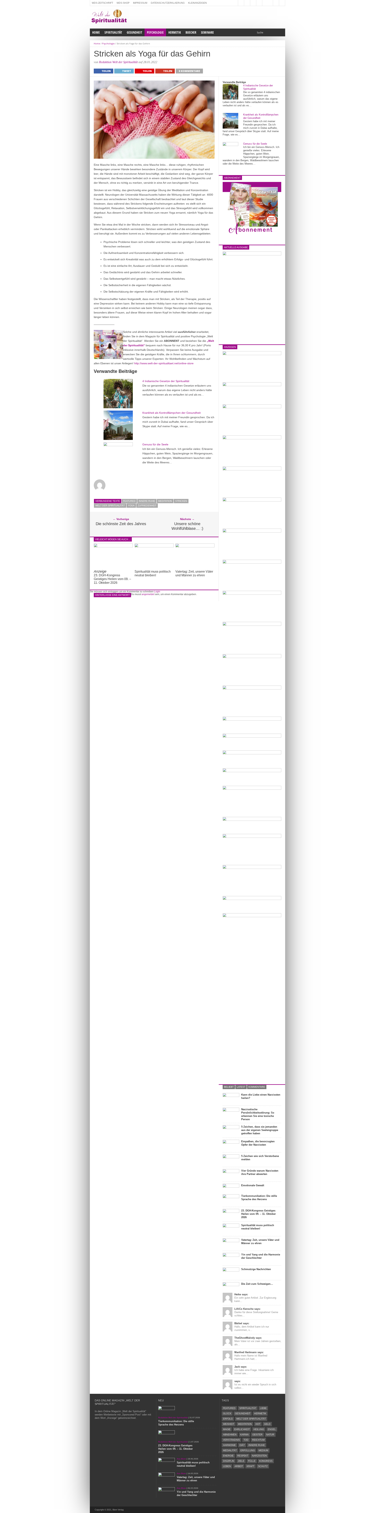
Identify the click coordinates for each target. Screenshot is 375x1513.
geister (257, 1434)
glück (227, 1413)
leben (227, 1466)
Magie (226, 1429)
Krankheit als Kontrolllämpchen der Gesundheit (171, 412)
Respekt (242, 1455)
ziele (241, 1461)
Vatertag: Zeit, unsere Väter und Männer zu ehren (260, 1241)
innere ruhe (147, 501)
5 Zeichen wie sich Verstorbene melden (260, 1158)
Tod (246, 1440)
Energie (228, 1455)
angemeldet (148, 594)
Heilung (259, 1429)
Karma (244, 1434)
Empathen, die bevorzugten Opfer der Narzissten (258, 1143)
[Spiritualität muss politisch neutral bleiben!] (154, 546)
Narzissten (259, 1455)
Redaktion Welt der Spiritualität (118, 62)
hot (257, 1424)
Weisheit (228, 1424)
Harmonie (229, 1445)
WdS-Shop (123, 3)
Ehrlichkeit (242, 1429)
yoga (131, 505)
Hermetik (174, 32)
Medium (263, 1450)
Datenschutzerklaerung (168, 3)
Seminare (207, 32)
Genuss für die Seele (155, 444)
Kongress (265, 1461)
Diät (242, 1445)
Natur (270, 1434)
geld (267, 1424)
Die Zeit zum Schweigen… (257, 1283)
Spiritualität (113, 32)
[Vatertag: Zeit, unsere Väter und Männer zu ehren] (194, 546)
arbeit (239, 1466)
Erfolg (228, 1418)
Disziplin (228, 1461)
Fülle (251, 1461)
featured (129, 501)
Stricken (181, 501)
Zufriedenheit (147, 505)
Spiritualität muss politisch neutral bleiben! (257, 1227)
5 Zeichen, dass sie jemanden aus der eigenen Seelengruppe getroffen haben (259, 1130)
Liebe (263, 1408)
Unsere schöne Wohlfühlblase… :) (187, 526)
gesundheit (242, 1413)
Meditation (165, 501)
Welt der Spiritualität (110, 505)
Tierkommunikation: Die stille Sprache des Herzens (259, 1197)
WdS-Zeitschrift (102, 3)
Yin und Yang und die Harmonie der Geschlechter (260, 1256)
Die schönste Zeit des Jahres (121, 524)
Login (157, 591)
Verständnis (231, 1440)
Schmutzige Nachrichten (256, 1269)
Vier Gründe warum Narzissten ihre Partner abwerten (259, 1172)
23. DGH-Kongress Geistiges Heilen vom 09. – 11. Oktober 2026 (112, 577)
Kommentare (256, 1087)
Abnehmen (230, 1434)
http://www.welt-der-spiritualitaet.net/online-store (164, 363)
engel (272, 1429)
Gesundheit (134, 32)
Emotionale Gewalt (252, 1185)
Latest (241, 1087)
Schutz (263, 1466)
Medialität (230, 1450)
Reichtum (258, 1440)
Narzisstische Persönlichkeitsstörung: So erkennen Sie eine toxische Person (257, 1114)
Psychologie (155, 32)
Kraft (250, 1466)
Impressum (140, 3)
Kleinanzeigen (197, 3)
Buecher (191, 32)
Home (96, 32)
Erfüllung (247, 1450)
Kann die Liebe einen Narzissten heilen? (260, 1096)
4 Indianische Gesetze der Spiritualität (165, 381)
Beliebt (229, 1087)
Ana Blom (181, 1459)
